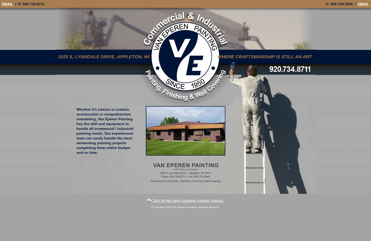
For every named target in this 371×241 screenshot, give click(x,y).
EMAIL (7, 4)
